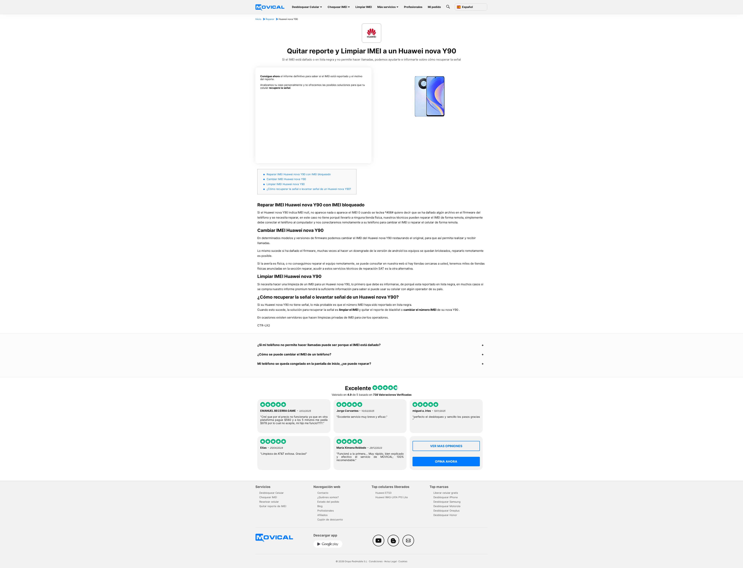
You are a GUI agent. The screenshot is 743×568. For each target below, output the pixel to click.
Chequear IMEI (337, 7)
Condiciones (376, 561)
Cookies (402, 561)
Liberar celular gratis (445, 492)
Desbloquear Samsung (447, 501)
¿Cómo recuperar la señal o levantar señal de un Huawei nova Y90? (309, 188)
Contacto (322, 492)
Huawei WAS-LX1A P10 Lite (391, 497)
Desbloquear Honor (445, 515)
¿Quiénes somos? (328, 497)
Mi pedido (434, 7)
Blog (320, 506)
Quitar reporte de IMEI (272, 506)
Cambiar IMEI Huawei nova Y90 (286, 179)
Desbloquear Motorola (446, 506)
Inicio (258, 19)
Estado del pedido (328, 501)
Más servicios (386, 7)
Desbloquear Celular (305, 7)
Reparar (270, 19)
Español (467, 7)
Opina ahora (446, 461)
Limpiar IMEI (363, 7)
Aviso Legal (390, 561)
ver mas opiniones (446, 446)
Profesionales (413, 7)
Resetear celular (269, 501)
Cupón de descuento (330, 519)
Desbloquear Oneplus (446, 510)
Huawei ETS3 (383, 492)
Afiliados (322, 515)
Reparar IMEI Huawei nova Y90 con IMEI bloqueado (299, 174)
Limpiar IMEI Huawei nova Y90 (286, 184)
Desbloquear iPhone (445, 497)
